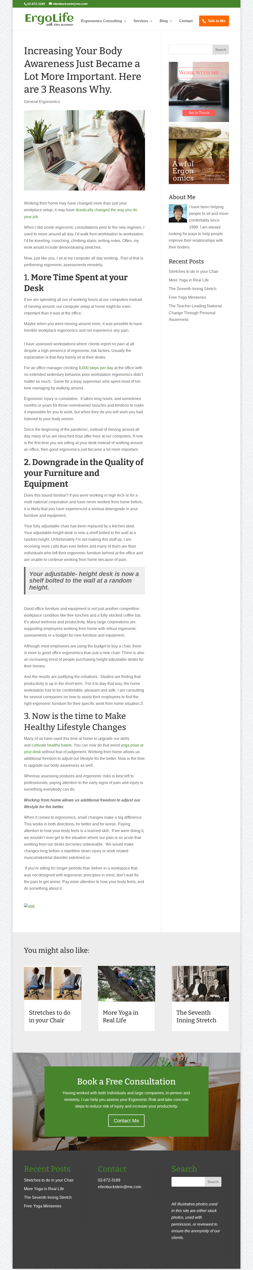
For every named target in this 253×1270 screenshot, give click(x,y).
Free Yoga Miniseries (187, 297)
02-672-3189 (109, 1180)
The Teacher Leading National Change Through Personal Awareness (195, 312)
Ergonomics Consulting (101, 21)
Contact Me (126, 1120)
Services (140, 21)
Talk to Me (216, 21)
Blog (164, 21)
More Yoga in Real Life (189, 280)
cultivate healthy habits (52, 745)
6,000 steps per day (96, 368)
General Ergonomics (42, 102)
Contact (186, 21)
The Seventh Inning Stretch (192, 289)
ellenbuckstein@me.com (119, 1187)
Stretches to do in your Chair (193, 271)
